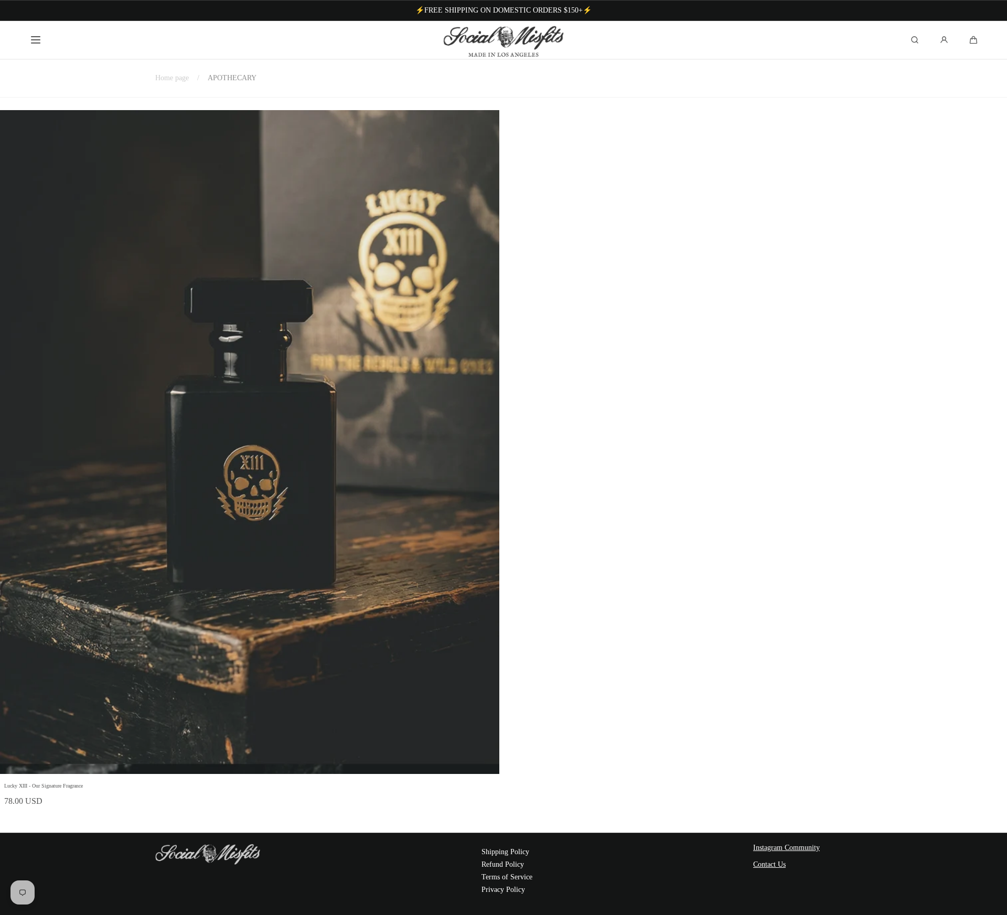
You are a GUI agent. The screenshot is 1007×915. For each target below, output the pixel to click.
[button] (35, 40)
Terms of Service (506, 877)
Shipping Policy (505, 852)
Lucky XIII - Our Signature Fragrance (43, 786)
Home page (172, 78)
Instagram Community (786, 848)
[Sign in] (944, 40)
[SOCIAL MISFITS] (504, 40)
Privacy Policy (503, 890)
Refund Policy (502, 864)
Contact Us (769, 864)
